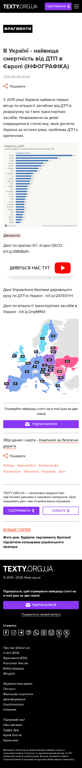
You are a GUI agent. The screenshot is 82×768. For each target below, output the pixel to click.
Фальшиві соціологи (18, 694)
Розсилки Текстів (15, 663)
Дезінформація (14, 699)
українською (31, 756)
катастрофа (50, 465)
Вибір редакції (13, 668)
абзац (9, 465)
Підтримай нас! (14, 720)
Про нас (9, 648)
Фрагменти (11, 658)
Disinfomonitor (13, 705)
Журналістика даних (17, 684)
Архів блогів (12, 735)
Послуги (9, 689)
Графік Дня (11, 730)
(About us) (23, 648)
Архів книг (11, 740)
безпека (32, 471)
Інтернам (9, 710)
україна (49, 471)
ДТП (62, 471)
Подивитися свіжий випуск (41, 614)
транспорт (13, 471)
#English (9, 674)
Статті (7, 653)
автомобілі (27, 465)
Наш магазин (12, 725)
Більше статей (17, 529)
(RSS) (15, 653)
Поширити (17, 86)
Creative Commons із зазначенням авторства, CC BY (43, 753)
